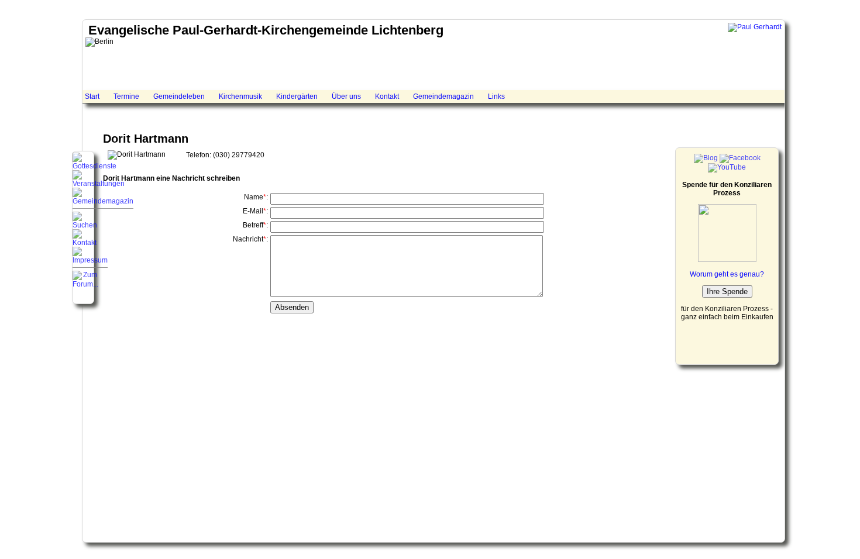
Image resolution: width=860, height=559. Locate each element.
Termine (126, 96)
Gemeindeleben (179, 96)
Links (496, 96)
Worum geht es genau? (727, 274)
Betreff (253, 225)
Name (253, 197)
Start (92, 96)
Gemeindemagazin (443, 96)
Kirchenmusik (240, 96)
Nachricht (248, 239)
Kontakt (387, 96)
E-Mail (253, 211)
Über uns (346, 96)
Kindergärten (297, 96)
